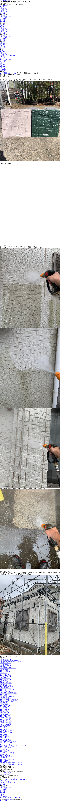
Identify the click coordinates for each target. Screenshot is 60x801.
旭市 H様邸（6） (5, 715)
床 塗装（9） (4, 749)
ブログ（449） (4, 708)
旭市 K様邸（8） (5, 731)
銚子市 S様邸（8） (5, 685)
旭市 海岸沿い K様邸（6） (8, 686)
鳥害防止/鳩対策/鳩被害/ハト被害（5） (11, 660)
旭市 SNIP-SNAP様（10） (7, 759)
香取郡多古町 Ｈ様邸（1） (8, 695)
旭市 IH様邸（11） (5, 739)
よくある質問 (4, 18)
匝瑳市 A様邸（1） (6, 735)
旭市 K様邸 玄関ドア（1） (8, 693)
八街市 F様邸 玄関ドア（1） (9, 701)
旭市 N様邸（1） (5, 678)
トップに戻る (4, 800)
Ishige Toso (9, 799)
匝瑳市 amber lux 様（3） (7, 665)
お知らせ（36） (4, 684)
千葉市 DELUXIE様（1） (7, 721)
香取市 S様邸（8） (5, 740)
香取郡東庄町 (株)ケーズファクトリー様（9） (13, 745)
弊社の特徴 (3, 8)
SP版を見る (3, 70)
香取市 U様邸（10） (6, 720)
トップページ (4, 51)
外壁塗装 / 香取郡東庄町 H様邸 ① (11, 763)
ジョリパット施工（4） (6, 744)
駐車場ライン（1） (5, 698)
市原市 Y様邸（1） (6, 669)
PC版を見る (3, 69)
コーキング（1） (4, 674)
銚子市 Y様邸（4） (6, 664)
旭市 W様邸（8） (5, 751)
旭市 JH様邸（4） (5, 688)
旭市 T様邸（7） (5, 713)
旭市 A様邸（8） (5, 736)
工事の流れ (3, 13)
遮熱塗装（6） (4, 703)
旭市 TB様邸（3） (5, 719)
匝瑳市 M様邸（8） (6, 725)
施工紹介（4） (4, 728)
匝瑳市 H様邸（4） (6, 718)
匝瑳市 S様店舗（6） (6, 704)
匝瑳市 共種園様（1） (6, 756)
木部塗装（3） (4, 666)
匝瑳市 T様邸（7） (5, 659)
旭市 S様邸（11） (5, 709)
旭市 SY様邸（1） (5, 755)
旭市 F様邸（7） (5, 694)
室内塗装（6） (4, 758)
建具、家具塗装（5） (6, 748)
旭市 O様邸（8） (5, 738)
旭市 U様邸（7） (5, 761)
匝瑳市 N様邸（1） (6, 680)
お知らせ (2, 24)
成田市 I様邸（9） (5, 711)
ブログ (2, 25)
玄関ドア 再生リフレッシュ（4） (9, 733)
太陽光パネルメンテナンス (4, 11)
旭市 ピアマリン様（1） (7, 689)
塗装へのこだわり (5, 9)
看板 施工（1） (4, 750)
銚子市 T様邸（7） (5, 676)
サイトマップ (16, 798)
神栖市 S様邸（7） (5, 714)
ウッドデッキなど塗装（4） (8, 753)
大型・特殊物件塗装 (5, 16)
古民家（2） (3, 673)
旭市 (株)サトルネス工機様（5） (9, 699)
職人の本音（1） (4, 706)
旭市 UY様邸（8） (5, 705)
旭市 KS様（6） (5, 681)
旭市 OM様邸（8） (5, 679)
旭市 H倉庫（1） (5, 729)
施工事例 (2, 20)
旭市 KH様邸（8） (5, 671)
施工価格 (2, 19)
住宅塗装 (2, 15)
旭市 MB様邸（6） (5, 675)
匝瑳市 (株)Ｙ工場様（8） (7, 730)
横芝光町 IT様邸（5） (6, 691)
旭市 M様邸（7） (5, 726)
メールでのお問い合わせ (7, 773)
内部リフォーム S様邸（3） (8, 743)
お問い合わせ (4, 5)
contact (2, 50)
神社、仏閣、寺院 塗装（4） (8, 741)
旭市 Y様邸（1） (5, 716)
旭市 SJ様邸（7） (5, 734)
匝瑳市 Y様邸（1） (6, 723)
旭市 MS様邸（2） (5, 710)
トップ (2, 6)
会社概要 (2, 21)
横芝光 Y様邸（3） (6, 683)
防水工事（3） (4, 754)
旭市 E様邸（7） (5, 690)
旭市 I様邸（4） (5, 760)
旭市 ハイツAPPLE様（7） (8, 746)
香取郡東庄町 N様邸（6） (7, 696)
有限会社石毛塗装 (5, 774)
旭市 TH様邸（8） (5, 670)
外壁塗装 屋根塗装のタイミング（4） (11, 661)
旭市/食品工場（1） (5, 663)
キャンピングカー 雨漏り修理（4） (10, 700)
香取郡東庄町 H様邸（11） (8, 668)
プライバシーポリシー (6, 798)
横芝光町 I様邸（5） (6, 724)
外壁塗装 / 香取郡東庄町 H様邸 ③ (11, 764)
